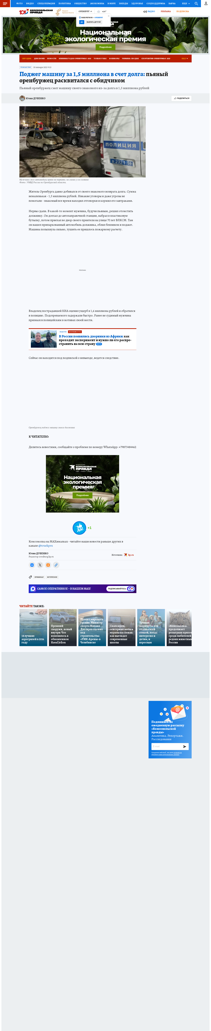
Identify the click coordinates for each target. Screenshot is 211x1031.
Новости (51, 58)
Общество (80, 3)
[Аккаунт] (206, 3)
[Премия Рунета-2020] (63, 11)
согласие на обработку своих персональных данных (166, 753)
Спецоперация (46, 3)
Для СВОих (39, 58)
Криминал (39, 577)
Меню (5, 3)
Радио (151, 11)
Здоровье (137, 3)
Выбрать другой (94, 22)
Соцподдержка (155, 3)
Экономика (97, 3)
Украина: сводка (130, 58)
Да (82, 22)
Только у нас (100, 58)
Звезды (123, 3)
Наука (172, 3)
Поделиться (183, 98)
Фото (19, 3)
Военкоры (114, 58)
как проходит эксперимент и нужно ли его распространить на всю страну (95, 340)
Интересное (52, 577)
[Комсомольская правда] (36, 11)
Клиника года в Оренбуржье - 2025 (75, 58)
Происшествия (25, 67)
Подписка (182, 11)
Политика (65, 3)
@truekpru (45, 545)
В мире (112, 3)
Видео (30, 3)
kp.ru (131, 554)
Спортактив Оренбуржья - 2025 (155, 58)
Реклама (166, 11)
